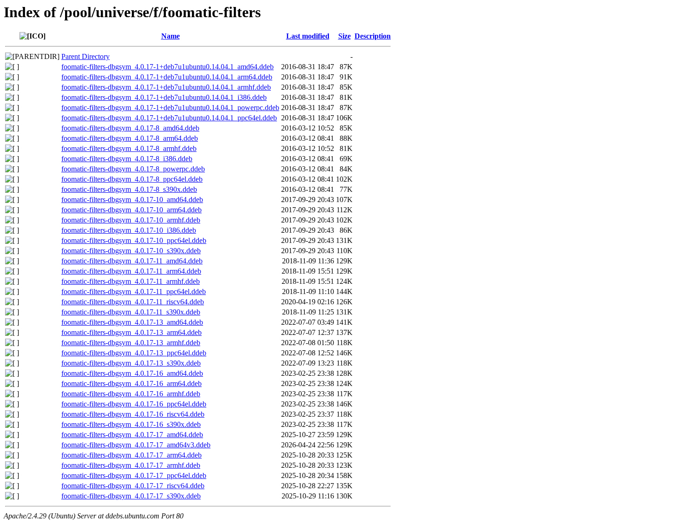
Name (170, 36)
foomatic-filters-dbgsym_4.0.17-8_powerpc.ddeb (133, 169)
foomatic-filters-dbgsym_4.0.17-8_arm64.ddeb (129, 138)
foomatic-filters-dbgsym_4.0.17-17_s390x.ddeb (131, 496)
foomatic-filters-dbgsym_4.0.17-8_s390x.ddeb (129, 189)
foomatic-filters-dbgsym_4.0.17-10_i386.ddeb (128, 230)
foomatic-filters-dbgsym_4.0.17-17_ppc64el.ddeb (133, 475)
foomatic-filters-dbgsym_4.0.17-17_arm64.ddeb (131, 455)
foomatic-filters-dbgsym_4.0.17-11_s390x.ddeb (130, 312)
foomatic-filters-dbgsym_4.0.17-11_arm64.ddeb (131, 271)
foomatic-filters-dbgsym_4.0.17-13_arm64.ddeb (131, 332)
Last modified (307, 36)
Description (373, 36)
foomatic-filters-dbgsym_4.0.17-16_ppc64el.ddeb (133, 404)
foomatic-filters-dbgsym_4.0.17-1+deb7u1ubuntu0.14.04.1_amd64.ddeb (167, 67)
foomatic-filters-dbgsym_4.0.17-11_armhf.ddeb (130, 281)
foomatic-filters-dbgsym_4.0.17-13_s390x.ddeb (131, 363)
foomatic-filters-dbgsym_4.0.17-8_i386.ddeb (126, 159)
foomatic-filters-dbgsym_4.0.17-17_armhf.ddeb (130, 465)
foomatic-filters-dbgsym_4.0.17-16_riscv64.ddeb (132, 414)
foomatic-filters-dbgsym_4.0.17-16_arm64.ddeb (131, 383)
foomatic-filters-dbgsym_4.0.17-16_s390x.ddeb (131, 424)
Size (344, 36)
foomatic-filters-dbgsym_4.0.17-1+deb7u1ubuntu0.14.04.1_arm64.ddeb (166, 77)
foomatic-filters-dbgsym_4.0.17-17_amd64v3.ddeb (135, 445)
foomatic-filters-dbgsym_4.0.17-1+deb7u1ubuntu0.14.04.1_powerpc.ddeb (170, 107)
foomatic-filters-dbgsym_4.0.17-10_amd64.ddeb (132, 199)
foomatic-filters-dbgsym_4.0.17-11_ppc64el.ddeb (133, 291)
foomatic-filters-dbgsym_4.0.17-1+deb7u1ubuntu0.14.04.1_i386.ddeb (164, 97)
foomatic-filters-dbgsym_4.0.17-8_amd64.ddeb (130, 128)
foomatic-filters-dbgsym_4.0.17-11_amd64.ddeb (132, 261)
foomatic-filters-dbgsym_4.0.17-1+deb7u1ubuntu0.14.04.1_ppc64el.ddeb (169, 118)
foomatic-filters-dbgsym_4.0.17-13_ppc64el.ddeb (133, 353)
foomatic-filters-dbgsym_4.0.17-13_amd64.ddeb (132, 322)
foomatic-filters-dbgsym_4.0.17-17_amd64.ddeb (132, 435)
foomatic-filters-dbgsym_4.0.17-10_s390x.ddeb (131, 251)
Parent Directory (85, 56)
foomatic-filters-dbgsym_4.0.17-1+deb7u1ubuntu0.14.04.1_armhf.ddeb (166, 87)
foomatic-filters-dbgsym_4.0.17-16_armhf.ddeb (130, 394)
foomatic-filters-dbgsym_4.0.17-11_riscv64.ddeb (132, 302)
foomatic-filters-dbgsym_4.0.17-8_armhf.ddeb (129, 148)
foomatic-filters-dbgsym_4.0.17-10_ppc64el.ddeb (133, 240)
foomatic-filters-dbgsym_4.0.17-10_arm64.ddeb (131, 210)
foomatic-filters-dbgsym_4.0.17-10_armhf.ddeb (130, 220)
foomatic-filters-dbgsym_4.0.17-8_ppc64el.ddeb (132, 179)
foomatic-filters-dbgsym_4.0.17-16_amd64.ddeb (132, 373)
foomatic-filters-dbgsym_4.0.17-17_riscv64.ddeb (132, 486)
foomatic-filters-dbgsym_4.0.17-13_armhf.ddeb (130, 343)
